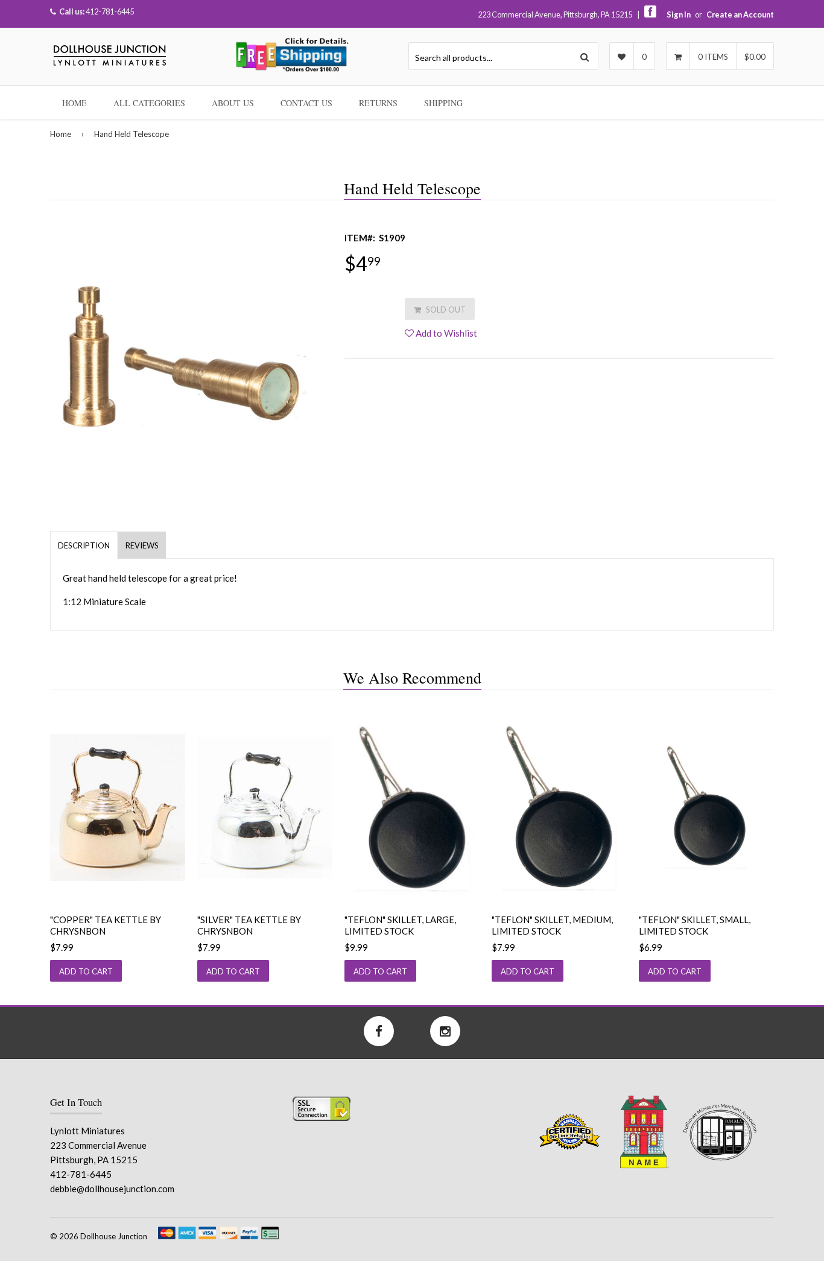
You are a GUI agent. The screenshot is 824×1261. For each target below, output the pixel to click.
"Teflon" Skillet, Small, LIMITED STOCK (694, 925)
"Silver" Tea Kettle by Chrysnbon (249, 925)
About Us (233, 103)
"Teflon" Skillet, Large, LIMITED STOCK (400, 925)
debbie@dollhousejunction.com (112, 1188)
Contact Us (306, 103)
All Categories (149, 103)
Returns (378, 103)
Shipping (443, 103)
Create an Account (740, 14)
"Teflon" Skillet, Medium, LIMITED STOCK (552, 925)
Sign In (679, 14)
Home (74, 103)
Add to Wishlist (445, 333)
